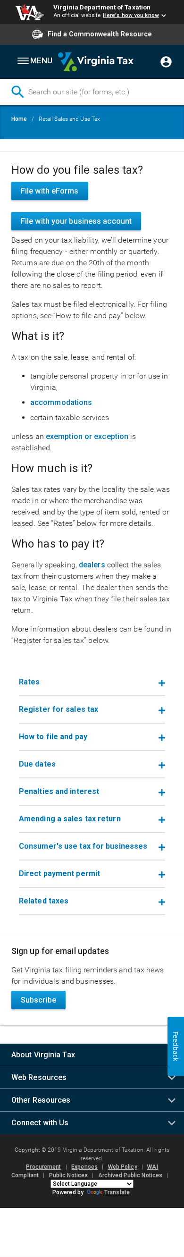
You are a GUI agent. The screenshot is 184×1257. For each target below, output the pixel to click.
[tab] (92, 682)
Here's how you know (131, 15)
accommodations (61, 402)
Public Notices (68, 1175)
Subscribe (38, 999)
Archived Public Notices (130, 1175)
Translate (117, 1192)
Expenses (84, 1167)
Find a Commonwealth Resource (100, 34)
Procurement (43, 1167)
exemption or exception (87, 436)
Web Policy (122, 1167)
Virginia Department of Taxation (102, 7)
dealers (92, 564)
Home (19, 119)
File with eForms (50, 190)
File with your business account (76, 221)
